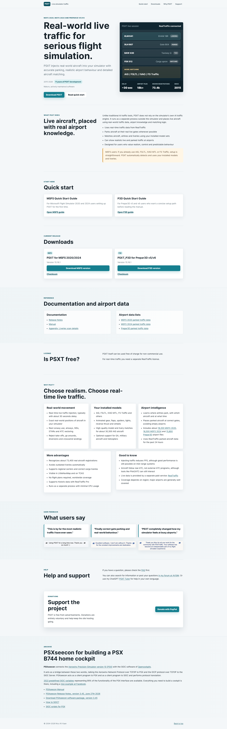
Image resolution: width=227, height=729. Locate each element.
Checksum (52, 274)
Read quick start (76, 95)
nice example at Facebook (73, 684)
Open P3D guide (125, 212)
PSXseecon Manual (55, 689)
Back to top (178, 723)
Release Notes (56, 320)
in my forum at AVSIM (168, 575)
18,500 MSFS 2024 (152, 431)
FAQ (143, 570)
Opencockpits (144, 667)
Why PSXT (168, 4)
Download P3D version (149, 268)
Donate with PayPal (167, 609)
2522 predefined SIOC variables (59, 681)
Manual (52, 324)
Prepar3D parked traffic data (134, 328)
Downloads (155, 4)
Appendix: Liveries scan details (63, 328)
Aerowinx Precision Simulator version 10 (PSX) (90, 667)
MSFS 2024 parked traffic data (136, 324)
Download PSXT (54, 95)
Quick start (143, 4)
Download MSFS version (78, 268)
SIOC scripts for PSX (55, 706)
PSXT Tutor (124, 579)
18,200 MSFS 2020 (167, 428)
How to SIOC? (52, 702)
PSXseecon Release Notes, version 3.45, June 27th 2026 (73, 694)
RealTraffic (173, 475)
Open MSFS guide (55, 212)
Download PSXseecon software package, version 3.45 (71, 698)
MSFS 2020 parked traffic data (136, 320)
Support (178, 4)
